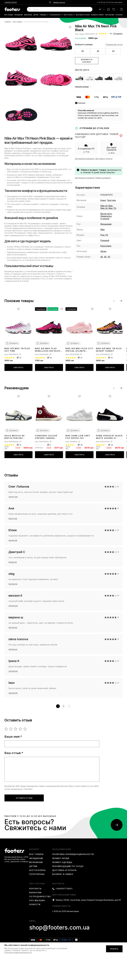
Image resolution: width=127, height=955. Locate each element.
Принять (114, 949)
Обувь (103, 251)
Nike (102, 229)
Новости (34, 904)
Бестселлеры (37, 870)
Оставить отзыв (24, 798)
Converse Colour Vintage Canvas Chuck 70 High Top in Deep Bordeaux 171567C (48, 436)
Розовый (104, 240)
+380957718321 (10, 2)
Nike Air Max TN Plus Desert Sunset (109, 349)
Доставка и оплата (83, 15)
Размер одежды (62, 862)
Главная (7, 22)
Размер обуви (60, 858)
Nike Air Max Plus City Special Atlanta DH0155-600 (79, 349)
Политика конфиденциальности (73, 854)
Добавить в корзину (86, 60)
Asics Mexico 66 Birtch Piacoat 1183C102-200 (14, 436)
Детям (35, 15)
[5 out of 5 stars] (25, 729)
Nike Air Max (106, 205)
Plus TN (104, 235)
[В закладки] (70, 27)
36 (82, 51)
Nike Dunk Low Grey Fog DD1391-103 (77, 436)
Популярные (37, 874)
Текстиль (111, 200)
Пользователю (55, 15)
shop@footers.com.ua (59, 927)
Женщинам (19, 15)
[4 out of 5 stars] (20, 729)
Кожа (103, 200)
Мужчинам (28, 15)
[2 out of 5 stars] (11, 729)
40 (113, 51)
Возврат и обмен (97, 15)
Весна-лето (106, 213)
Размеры (43, 15)
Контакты (119, 15)
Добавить (13, 343)
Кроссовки (105, 246)
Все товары (8, 15)
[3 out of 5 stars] (15, 729)
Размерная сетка (114, 44)
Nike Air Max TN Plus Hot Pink (17, 349)
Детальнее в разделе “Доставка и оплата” (94, 159)
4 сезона (104, 218)
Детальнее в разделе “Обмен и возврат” (93, 178)
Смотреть (18, 367)
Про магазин (109, 15)
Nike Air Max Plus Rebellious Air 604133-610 (49, 349)
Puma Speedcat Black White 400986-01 (109, 436)
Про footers (68, 15)
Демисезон (105, 216)
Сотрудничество (40, 897)
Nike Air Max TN (108, 208)
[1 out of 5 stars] (6, 729)
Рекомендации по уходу (68, 866)
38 (98, 51)
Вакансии (35, 893)
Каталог (34, 849)
